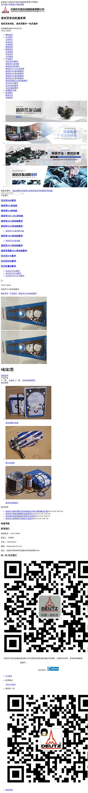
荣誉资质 (9, 47)
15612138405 (11, 684)
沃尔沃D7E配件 (12, 83)
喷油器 (50, 191)
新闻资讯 (9, 49)
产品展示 (9, 59)
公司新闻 (9, 56)
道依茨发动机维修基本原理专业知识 (20, 516)
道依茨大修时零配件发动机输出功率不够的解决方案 (27, 511)
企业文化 (9, 42)
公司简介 (9, 40)
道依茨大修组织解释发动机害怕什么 (20, 514)
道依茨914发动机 (12, 66)
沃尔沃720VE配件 (13, 271)
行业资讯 (9, 52)
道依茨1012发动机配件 (15, 71)
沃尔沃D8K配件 (12, 85)
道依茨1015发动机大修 (15, 231)
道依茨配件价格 (18, 191)
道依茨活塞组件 (40, 191)
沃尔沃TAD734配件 (13, 273)
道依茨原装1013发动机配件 (17, 81)
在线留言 (9, 98)
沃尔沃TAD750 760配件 (15, 276)
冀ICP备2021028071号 (36, 663)
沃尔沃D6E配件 (12, 61)
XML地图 (64, 663)
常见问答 (9, 54)
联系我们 (12, 4)
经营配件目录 (11, 90)
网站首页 (9, 35)
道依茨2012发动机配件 (15, 76)
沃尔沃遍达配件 (12, 88)
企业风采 (9, 44)
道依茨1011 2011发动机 (15, 69)
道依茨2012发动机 (13, 241)
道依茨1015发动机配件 (15, 73)
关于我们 (4, 4)
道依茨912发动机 (12, 64)
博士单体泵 (29, 191)
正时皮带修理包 (28, 380)
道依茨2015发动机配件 (15, 78)
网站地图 (20, 4)
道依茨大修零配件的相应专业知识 (19, 519)
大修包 (11, 380)
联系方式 (9, 95)
